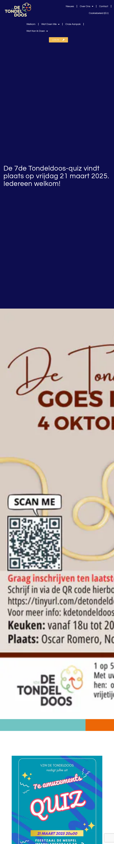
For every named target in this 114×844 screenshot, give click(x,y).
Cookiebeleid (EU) (98, 13)
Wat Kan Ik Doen (35, 31)
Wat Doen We (49, 24)
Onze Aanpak (73, 24)
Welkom (30, 24)
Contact (103, 6)
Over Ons (85, 6)
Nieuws (70, 6)
